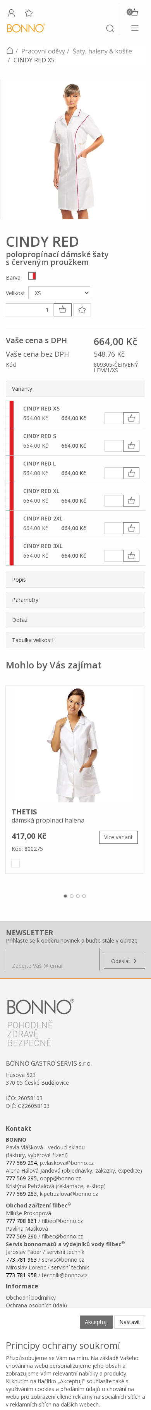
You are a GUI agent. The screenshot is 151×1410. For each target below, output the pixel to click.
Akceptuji (96, 1322)
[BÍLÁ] (15, 863)
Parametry (25, 599)
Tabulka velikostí (32, 640)
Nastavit (129, 1322)
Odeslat (121, 961)
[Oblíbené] (29, 12)
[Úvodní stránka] (10, 51)
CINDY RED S (39, 436)
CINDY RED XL (41, 491)
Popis (19, 579)
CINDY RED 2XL (42, 518)
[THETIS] (75, 744)
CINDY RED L (39, 463)
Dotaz (19, 619)
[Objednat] (131, 418)
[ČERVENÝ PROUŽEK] (32, 276)
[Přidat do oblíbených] (82, 309)
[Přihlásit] (11, 12)
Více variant (118, 837)
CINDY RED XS (41, 408)
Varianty (22, 388)
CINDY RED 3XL (42, 546)
